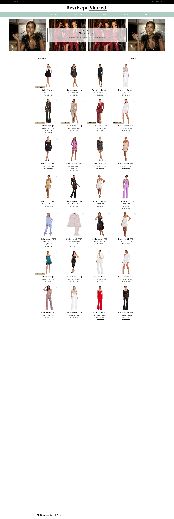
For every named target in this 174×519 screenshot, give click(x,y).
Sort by (133, 59)
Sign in (151, 2)
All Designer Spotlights (49, 515)
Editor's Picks (41, 59)
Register (159, 2)
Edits (126, 15)
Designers (104, 15)
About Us (16, 2)
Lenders (148, 15)
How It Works (27, 2)
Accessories (79, 15)
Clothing (54, 15)
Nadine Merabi (47, 90)
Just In (33, 15)
